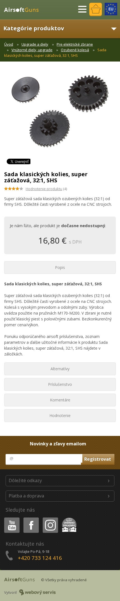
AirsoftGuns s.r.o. (24, 9)
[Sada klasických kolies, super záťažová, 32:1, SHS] (60, 114)
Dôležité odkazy (25, 480)
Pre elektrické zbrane (75, 44)
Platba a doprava (26, 496)
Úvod (8, 44)
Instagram (50, 518)
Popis (60, 267)
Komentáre (60, 400)
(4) (46, 188)
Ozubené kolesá (75, 49)
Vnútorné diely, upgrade (31, 49)
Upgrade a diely (34, 44)
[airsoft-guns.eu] (111, 9)
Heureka (68, 518)
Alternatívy (60, 368)
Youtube (10, 518)
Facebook (30, 518)
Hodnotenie (60, 415)
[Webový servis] (37, 592)
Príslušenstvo (60, 384)
